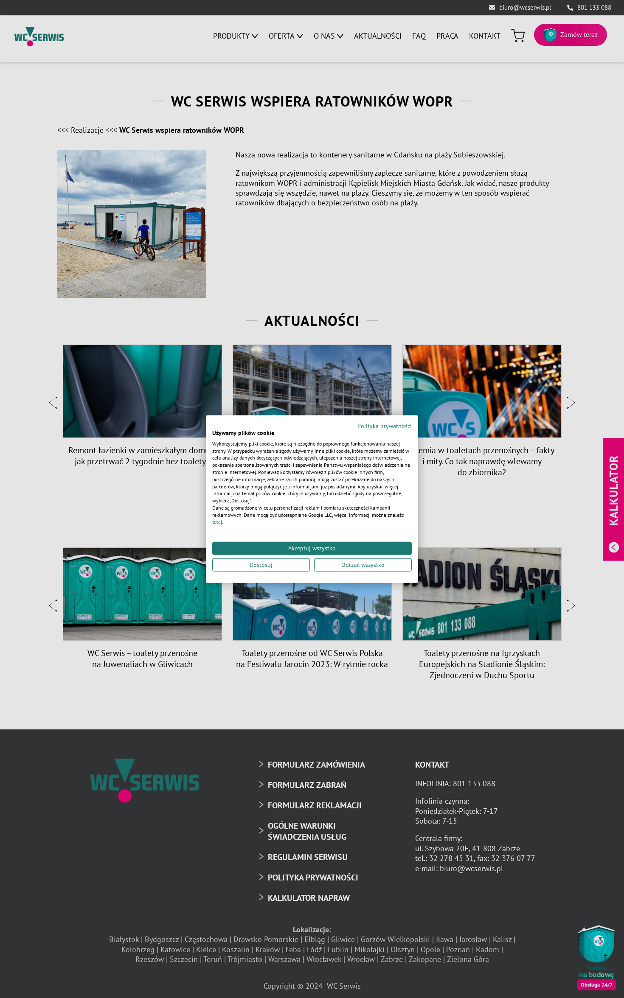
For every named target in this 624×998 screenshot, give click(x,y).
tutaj (217, 522)
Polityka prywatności (384, 426)
